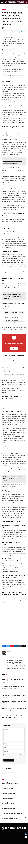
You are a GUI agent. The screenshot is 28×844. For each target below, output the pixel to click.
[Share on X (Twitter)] (8, 31)
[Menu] (2, 2)
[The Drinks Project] (14, 2)
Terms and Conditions (17, 836)
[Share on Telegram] (21, 31)
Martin (9, 651)
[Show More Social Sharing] (25, 31)
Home (7, 833)
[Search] (26, 2)
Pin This (15, 348)
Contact (18, 833)
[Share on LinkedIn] (17, 31)
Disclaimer (7, 836)
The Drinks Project (15, 840)
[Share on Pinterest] (13, 31)
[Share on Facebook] (4, 31)
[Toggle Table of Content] (14, 50)
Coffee (3, 9)
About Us (12, 833)
